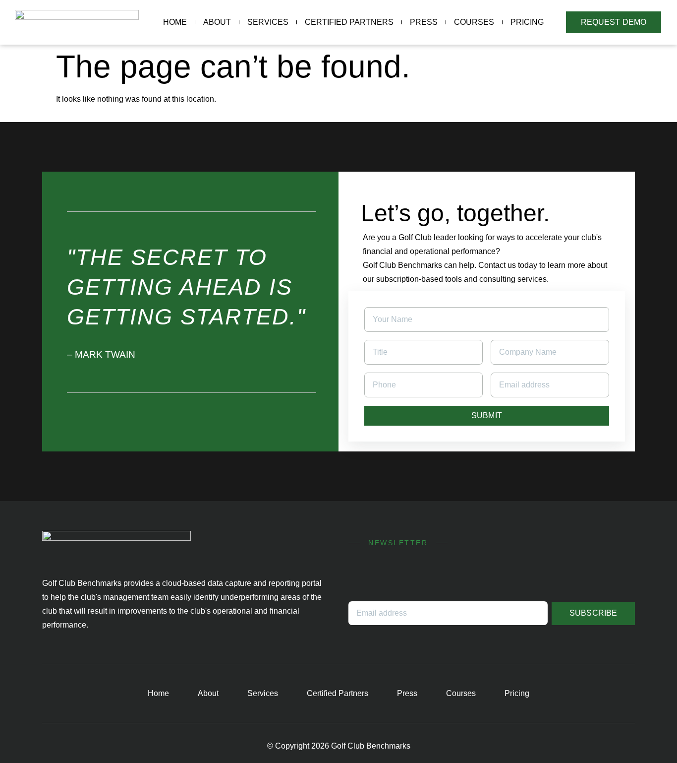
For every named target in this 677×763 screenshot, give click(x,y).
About (217, 22)
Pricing (527, 22)
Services (267, 22)
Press (424, 22)
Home (175, 22)
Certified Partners (349, 22)
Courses (474, 22)
